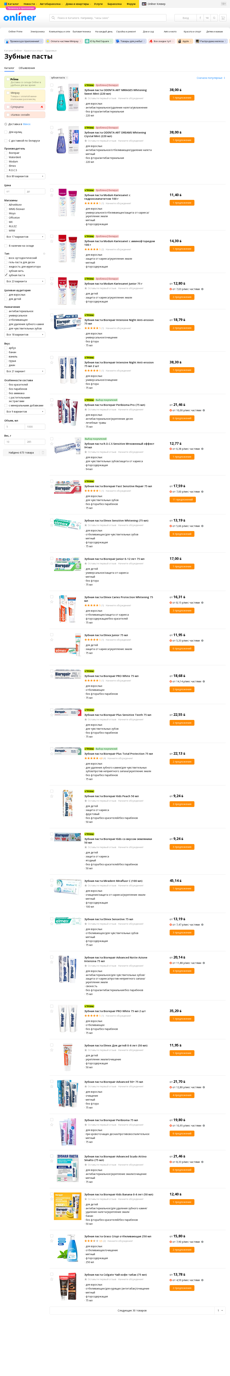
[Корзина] (223, 17)
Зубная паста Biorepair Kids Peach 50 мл (111, 796)
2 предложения (182, 297)
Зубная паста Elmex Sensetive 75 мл (108, 919)
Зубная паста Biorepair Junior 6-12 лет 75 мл (114, 559)
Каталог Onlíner (13, 50)
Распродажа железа (212, 41)
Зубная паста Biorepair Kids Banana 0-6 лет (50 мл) (118, 1194)
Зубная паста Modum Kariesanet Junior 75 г (113, 283)
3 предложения (182, 610)
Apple (186, 41)
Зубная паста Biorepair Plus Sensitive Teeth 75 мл (117, 715)
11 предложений (183, 499)
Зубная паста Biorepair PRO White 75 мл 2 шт (115, 1011)
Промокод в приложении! (24, 41)
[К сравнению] (51, 85)
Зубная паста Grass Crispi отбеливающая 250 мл (117, 1236)
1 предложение (182, 97)
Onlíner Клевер (156, 4)
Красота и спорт (33, 50)
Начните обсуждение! (130, 98)
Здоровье (51, 50)
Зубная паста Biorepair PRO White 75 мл (111, 676)
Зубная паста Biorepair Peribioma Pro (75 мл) (114, 405)
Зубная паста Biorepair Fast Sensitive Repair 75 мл (118, 486)
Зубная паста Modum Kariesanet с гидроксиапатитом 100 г (107, 196)
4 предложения (182, 971)
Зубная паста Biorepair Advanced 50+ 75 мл (113, 1081)
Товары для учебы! (131, 41)
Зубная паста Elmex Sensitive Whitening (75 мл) (116, 520)
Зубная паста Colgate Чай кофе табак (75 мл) (115, 1274)
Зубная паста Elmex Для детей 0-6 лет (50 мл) (115, 1045)
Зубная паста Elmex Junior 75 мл (106, 635)
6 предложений (182, 418)
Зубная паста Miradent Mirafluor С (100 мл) (113, 881)
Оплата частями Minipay (65, 41)
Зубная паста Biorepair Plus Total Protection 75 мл (118, 753)
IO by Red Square (99, 41)
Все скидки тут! (162, 41)
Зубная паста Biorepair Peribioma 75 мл (111, 1120)
